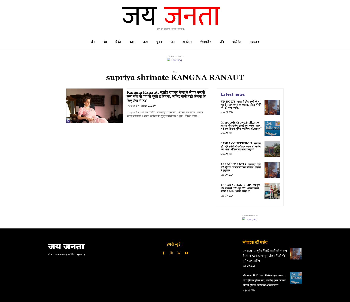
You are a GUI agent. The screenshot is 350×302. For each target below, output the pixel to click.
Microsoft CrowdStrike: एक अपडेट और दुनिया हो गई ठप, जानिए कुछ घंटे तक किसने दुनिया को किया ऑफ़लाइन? (241, 125)
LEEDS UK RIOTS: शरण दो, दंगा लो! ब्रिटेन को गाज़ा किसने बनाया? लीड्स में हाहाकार (241, 167)
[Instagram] (171, 253)
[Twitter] (179, 253)
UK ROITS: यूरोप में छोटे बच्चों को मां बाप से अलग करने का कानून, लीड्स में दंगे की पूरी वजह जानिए (241, 104)
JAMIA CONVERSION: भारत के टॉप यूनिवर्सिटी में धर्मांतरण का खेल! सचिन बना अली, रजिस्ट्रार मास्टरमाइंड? (241, 146)
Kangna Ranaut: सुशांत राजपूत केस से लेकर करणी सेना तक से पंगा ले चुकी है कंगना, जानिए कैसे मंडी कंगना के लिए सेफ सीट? (166, 96)
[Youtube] (186, 253)
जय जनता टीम (133, 105)
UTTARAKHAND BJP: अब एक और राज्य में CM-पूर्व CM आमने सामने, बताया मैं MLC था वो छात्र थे (240, 188)
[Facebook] (163, 253)
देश (68, 121)
